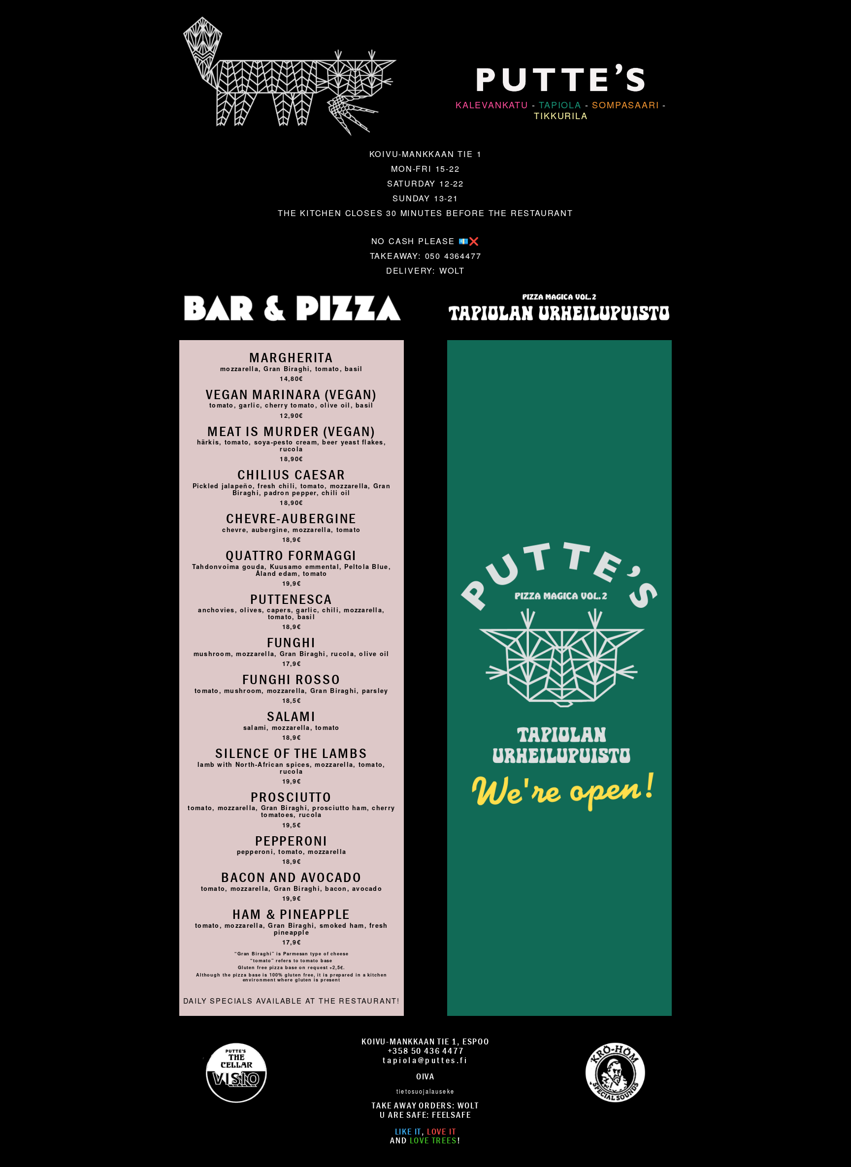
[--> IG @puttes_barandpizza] (236, 1071)
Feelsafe (451, 1114)
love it (442, 1131)
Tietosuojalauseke (425, 1090)
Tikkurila (561, 115)
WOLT (452, 270)
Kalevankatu (492, 104)
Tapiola (560, 104)
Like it (408, 1131)
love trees (433, 1140)
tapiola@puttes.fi (425, 1060)
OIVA (425, 1076)
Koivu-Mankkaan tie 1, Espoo (425, 1041)
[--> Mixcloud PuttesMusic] (615, 1071)
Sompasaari (625, 104)
